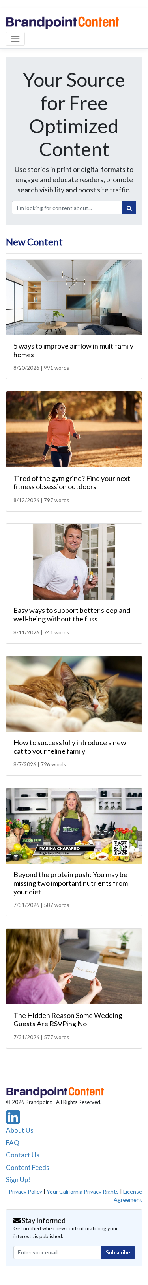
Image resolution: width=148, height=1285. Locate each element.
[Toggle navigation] (15, 39)
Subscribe (118, 1252)
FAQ (12, 1143)
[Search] (129, 207)
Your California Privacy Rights (83, 1191)
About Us (20, 1130)
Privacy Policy (25, 1191)
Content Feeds (27, 1167)
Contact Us (22, 1155)
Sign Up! (18, 1179)
